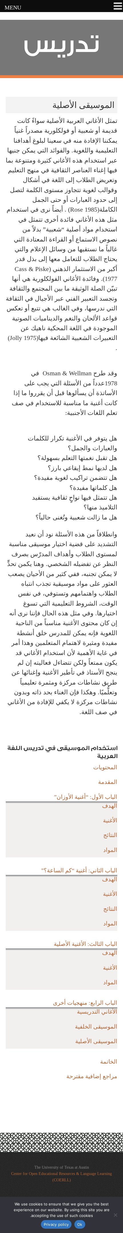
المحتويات (105, 767)
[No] (116, 1215)
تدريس (61, 44)
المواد (110, 850)
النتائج (110, 835)
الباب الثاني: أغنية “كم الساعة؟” (79, 870)
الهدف (109, 806)
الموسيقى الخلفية (96, 1026)
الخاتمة (108, 1061)
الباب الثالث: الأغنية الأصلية (85, 944)
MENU (13, 7)
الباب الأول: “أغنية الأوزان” (85, 797)
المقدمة (107, 782)
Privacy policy (56, 1224)
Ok (79, 1224)
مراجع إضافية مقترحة (91, 1076)
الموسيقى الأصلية (96, 1041)
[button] (118, 7)
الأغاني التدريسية (97, 1011)
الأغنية (110, 820)
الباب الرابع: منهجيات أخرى (85, 1003)
